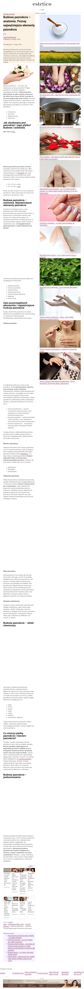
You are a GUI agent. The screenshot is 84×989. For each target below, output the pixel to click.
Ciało (5, 924)
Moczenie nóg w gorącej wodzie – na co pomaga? (56, 127)
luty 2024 (10, 922)
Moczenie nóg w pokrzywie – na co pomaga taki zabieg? (59, 287)
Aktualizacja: (12, 44)
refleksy (2, 973)
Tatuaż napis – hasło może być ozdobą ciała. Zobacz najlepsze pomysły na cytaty (21, 959)
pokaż (13, 131)
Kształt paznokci (9, 14)
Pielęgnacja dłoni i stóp (16, 924)
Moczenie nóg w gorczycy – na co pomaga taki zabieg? (58, 65)
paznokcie (21, 173)
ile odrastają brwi (18, 973)
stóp (18, 186)
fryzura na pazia (42, 973)
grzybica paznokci (25, 759)
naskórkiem (24, 454)
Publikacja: (11, 39)
